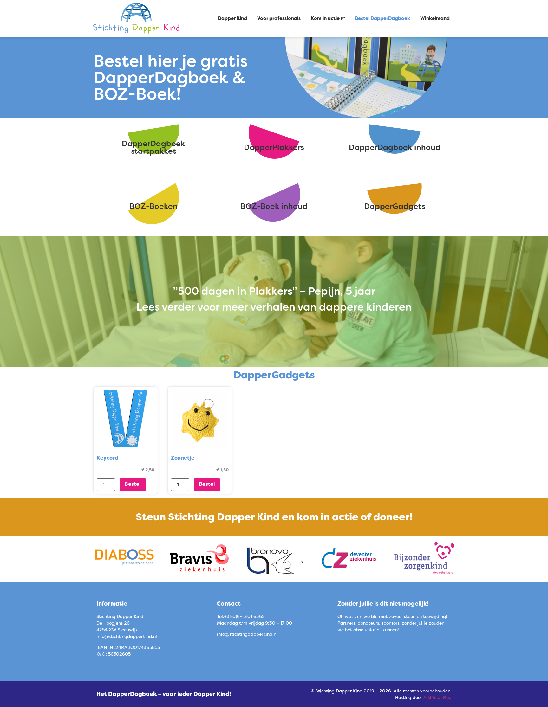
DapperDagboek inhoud (394, 147)
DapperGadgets (394, 206)
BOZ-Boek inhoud (274, 206)
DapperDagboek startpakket (153, 147)
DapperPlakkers (274, 147)
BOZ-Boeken (153, 206)
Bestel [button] (133, 483)
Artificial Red (437, 697)
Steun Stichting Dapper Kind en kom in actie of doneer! (274, 517)
